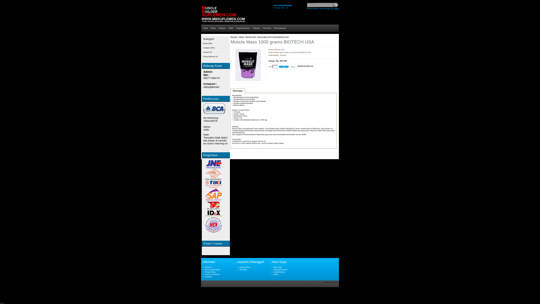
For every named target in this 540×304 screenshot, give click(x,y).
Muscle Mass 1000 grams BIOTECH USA (273, 37)
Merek (241, 37)
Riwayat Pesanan (280, 270)
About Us (208, 267)
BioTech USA (251, 37)
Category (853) (209, 48)
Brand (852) (207, 43)
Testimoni (256, 28)
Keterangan (238, 91)
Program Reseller (243, 28)
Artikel (231, 28)
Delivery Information (212, 270)
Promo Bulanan (280, 28)
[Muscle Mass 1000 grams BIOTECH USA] (248, 80)
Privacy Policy (210, 272)
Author (2, 303)
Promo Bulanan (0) (210, 57)
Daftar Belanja (279, 272)
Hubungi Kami (244, 267)
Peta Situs (243, 270)
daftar (336, 9)
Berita (276, 274)
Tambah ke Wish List (305, 66)
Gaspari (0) (207, 52)
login (328, 9)
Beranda (234, 37)
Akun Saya (278, 267)
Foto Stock (267, 28)
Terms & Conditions (212, 274)
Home (205, 28)
